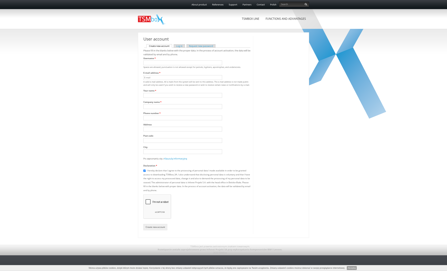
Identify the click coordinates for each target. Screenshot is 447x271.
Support (233, 4)
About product (199, 4)
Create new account (160, 46)
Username (149, 58)
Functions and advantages (286, 19)
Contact (261, 4)
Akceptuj (352, 268)
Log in (179, 46)
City (145, 147)
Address (147, 124)
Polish (273, 4)
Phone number (152, 113)
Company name (152, 102)
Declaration (150, 165)
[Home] (153, 17)
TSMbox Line (250, 19)
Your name (149, 90)
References (218, 4)
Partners (247, 4)
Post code (148, 135)
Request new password (201, 46)
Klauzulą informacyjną (175, 158)
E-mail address (151, 72)
